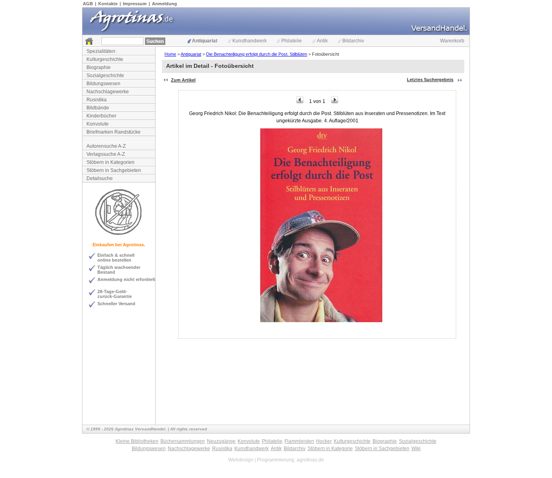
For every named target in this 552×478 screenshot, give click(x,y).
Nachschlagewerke (107, 91)
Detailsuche (99, 178)
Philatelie (291, 41)
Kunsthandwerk (249, 41)
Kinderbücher (101, 116)
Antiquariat (204, 41)
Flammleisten (299, 441)
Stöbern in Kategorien (110, 162)
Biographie (98, 67)
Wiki (416, 448)
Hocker (324, 441)
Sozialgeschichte (105, 75)
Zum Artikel (183, 80)
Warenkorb (452, 41)
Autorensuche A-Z (106, 146)
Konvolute (97, 124)
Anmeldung (164, 3)
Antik (322, 41)
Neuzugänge (221, 441)
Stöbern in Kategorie (330, 448)
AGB (88, 3)
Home (170, 54)
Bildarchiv (353, 41)
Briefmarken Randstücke (113, 132)
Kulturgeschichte (104, 59)
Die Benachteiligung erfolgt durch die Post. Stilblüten (256, 54)
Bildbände (97, 108)
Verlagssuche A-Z (105, 154)
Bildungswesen (103, 83)
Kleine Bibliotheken (137, 441)
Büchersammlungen (182, 441)
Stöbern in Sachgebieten (113, 170)
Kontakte (108, 3)
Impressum (135, 3)
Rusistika (96, 100)
